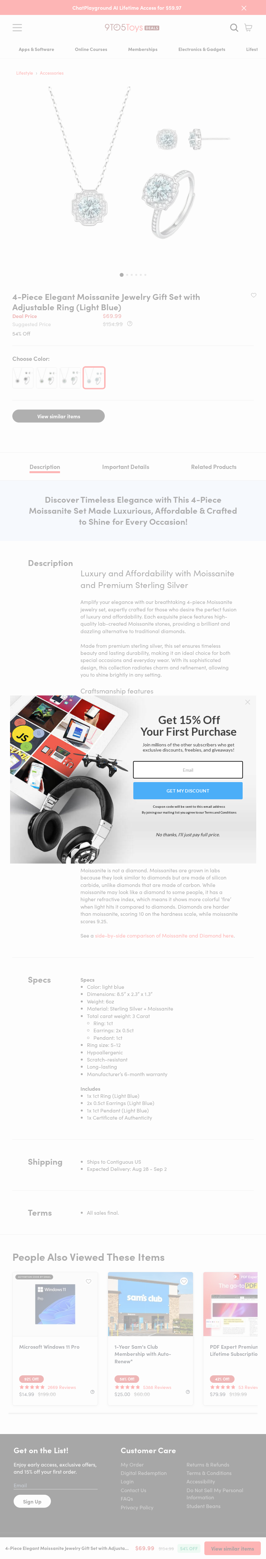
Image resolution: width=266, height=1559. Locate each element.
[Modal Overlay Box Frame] (133, 779)
